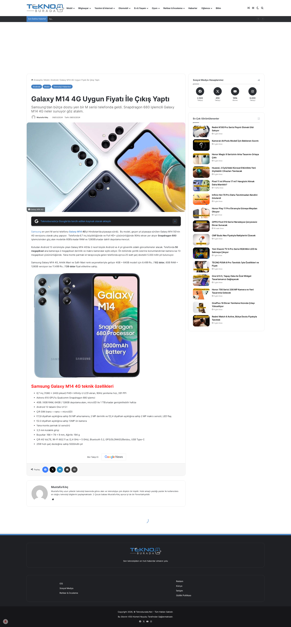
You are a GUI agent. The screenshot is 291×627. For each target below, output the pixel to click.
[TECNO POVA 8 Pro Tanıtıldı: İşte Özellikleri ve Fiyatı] (201, 266)
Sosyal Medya (66, 588)
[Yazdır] (74, 470)
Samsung (36, 231)
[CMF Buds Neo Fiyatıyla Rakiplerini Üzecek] (201, 239)
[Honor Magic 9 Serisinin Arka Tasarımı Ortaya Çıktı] (201, 158)
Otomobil (123, 8)
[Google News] (114, 457)
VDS (130, 616)
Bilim (218, 8)
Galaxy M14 (75, 231)
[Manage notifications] (5, 621)
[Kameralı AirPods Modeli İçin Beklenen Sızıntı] (201, 145)
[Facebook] (45, 470)
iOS (61, 583)
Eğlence (206, 8)
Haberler (192, 8)
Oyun (154, 8)
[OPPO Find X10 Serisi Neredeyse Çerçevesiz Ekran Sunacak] (201, 226)
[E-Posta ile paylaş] (67, 470)
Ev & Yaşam (140, 8)
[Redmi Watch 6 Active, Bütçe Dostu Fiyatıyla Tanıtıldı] (201, 320)
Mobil (69, 8)
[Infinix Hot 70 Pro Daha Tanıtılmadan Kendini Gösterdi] (201, 199)
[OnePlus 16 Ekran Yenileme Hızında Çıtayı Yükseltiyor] (201, 307)
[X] (53, 470)
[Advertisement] (145, 48)
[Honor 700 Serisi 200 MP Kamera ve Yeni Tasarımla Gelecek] (201, 293)
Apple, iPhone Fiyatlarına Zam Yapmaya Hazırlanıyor (73, 19)
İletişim (179, 590)
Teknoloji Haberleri (62, 86)
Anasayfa (37, 80)
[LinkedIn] (60, 470)
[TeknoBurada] (45, 8)
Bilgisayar (83, 8)
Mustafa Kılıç (42, 117)
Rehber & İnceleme (172, 8)
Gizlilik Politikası (183, 595)
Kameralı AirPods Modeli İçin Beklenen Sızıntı (235, 140)
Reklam (179, 581)
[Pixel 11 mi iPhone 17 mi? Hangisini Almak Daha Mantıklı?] (201, 185)
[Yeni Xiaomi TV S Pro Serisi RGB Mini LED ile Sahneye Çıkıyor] (201, 253)
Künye (179, 586)
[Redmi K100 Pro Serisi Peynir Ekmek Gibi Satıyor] (201, 131)
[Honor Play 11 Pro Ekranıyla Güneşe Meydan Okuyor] (201, 212)
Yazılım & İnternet (104, 8)
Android (54, 80)
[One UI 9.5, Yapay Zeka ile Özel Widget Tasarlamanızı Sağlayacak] (201, 280)
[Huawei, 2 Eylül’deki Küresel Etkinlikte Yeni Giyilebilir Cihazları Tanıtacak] (201, 172)
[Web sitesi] (53, 499)
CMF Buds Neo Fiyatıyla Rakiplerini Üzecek (234, 235)
